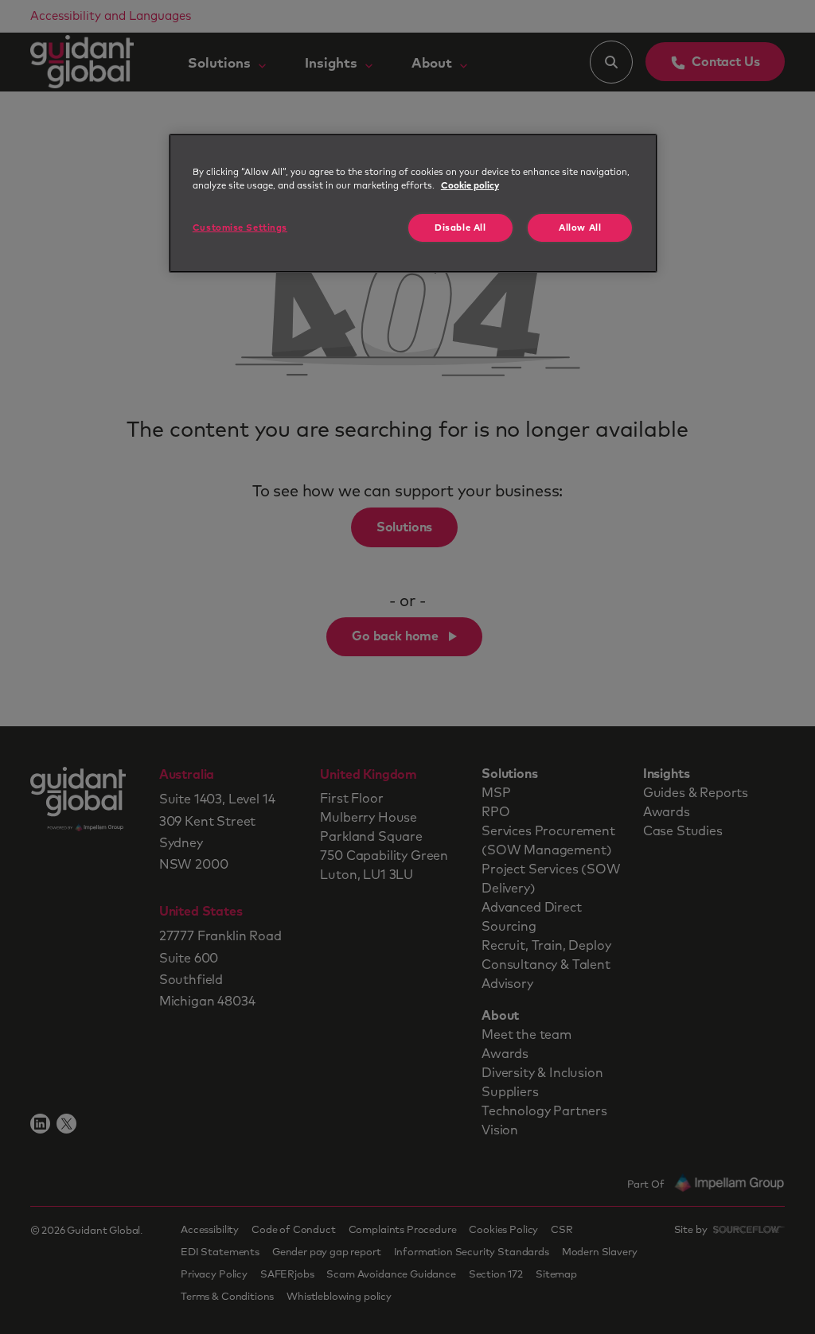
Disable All (460, 228)
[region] (413, 203)
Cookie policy (470, 185)
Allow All (580, 228)
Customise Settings (240, 228)
